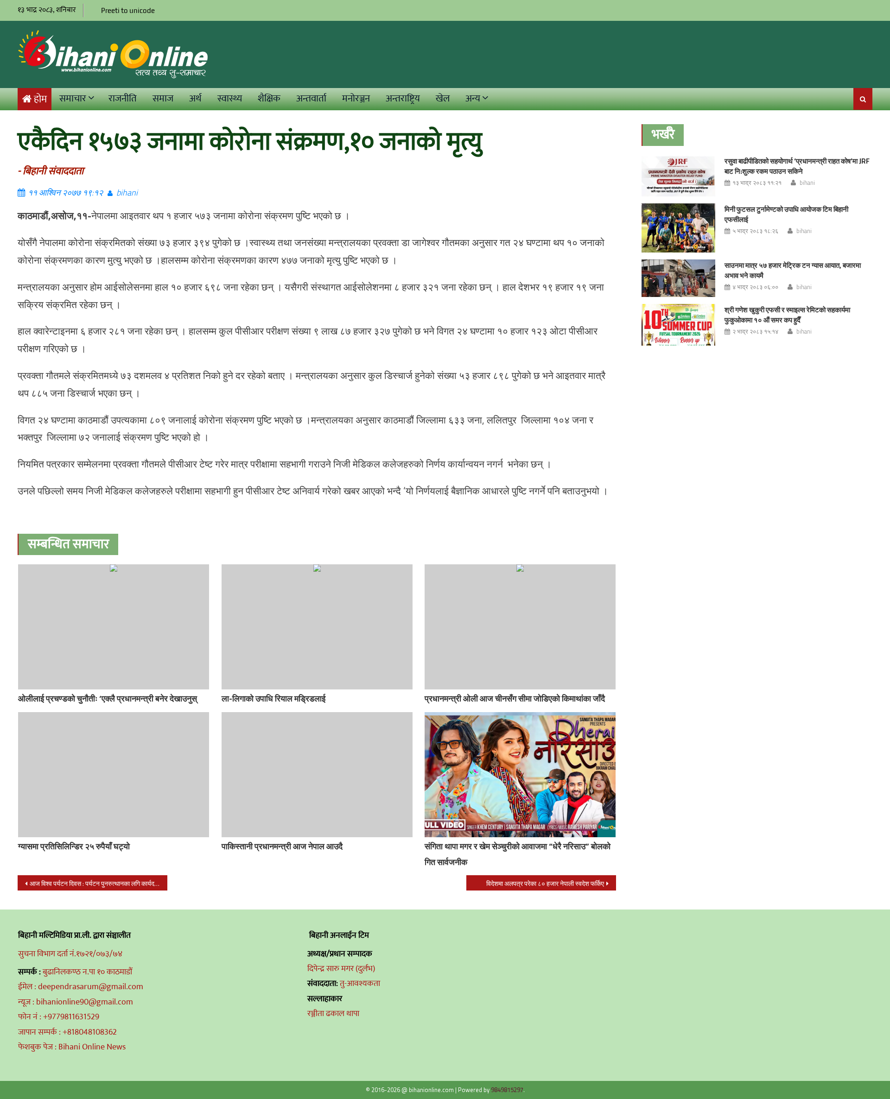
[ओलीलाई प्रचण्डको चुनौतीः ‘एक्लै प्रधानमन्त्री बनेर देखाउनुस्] (113, 626)
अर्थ (195, 98)
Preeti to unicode (128, 10)
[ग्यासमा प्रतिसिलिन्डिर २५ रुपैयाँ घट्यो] (113, 774)
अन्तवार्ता (311, 98)
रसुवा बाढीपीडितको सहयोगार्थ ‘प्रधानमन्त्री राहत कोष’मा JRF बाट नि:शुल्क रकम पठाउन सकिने (797, 166)
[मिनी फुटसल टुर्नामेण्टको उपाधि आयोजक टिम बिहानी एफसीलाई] (678, 228)
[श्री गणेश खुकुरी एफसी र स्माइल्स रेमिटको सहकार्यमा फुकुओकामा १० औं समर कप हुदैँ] (678, 325)
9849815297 (507, 1089)
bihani (127, 192)
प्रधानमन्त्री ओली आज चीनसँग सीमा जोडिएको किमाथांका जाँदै (515, 698)
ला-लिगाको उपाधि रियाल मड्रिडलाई (273, 698)
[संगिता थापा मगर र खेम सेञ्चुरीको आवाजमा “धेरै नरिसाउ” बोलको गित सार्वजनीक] (520, 774)
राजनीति (122, 98)
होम (40, 99)
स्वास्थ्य (229, 98)
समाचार (72, 98)
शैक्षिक (269, 98)
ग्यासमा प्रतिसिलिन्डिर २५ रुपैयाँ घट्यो (74, 846)
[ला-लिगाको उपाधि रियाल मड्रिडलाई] (317, 626)
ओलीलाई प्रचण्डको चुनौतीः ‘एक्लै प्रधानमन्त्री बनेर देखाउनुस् (107, 698)
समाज (163, 98)
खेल (443, 98)
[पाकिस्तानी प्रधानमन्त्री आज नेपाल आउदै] (317, 774)
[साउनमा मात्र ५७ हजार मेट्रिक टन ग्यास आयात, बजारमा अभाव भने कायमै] (678, 278)
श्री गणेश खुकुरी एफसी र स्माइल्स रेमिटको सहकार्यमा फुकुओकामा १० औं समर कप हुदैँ (787, 314)
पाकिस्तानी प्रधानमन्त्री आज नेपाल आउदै (282, 846)
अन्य (472, 98)
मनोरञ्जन (356, 98)
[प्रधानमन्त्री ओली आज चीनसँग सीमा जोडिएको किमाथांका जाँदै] (520, 626)
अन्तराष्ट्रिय (403, 98)
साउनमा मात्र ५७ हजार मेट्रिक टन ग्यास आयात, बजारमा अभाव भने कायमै (793, 270)
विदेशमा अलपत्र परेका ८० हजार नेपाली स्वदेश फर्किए (545, 883)
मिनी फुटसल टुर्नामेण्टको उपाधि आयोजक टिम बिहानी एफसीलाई (786, 214)
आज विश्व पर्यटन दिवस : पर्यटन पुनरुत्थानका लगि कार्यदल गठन (98, 883)
